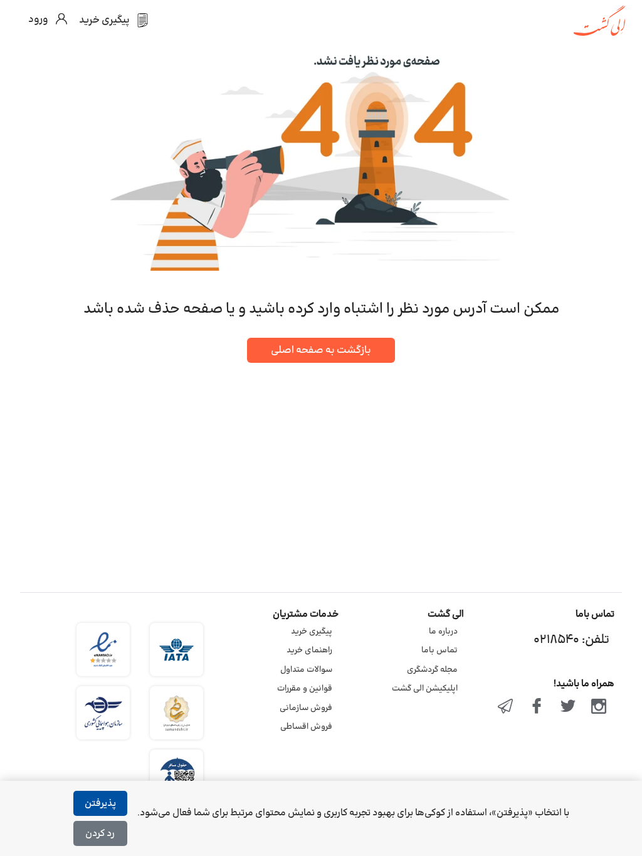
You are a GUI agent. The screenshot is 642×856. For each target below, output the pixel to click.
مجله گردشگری (432, 670)
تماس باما (439, 650)
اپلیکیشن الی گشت (425, 688)
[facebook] (536, 707)
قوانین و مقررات (304, 688)
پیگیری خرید (311, 631)
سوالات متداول (306, 670)
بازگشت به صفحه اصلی (321, 350)
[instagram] (598, 707)
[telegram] (506, 707)
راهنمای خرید (309, 650)
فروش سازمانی (306, 708)
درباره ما (443, 631)
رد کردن (100, 834)
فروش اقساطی (306, 727)
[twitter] (568, 707)
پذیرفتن (100, 803)
